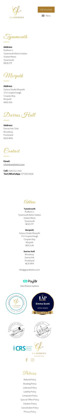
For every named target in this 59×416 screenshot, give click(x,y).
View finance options (29, 286)
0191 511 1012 (15, 170)
